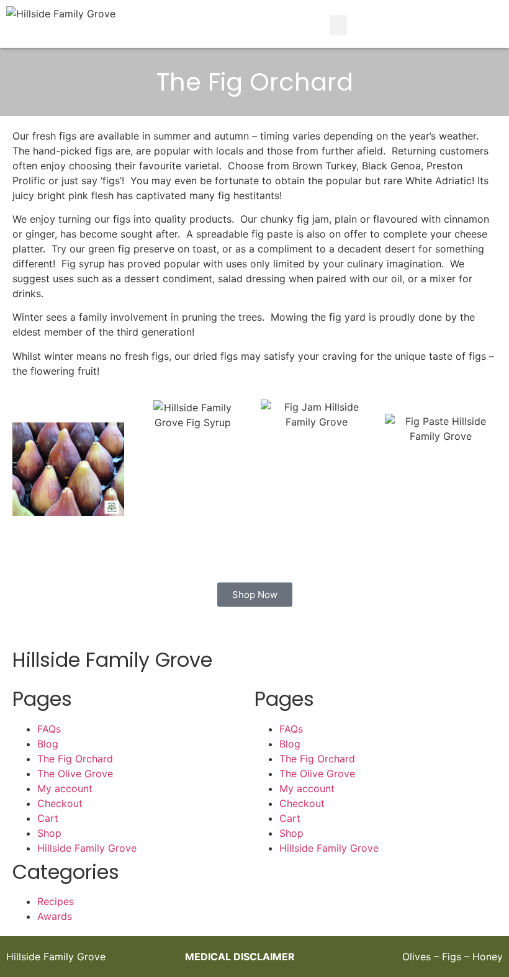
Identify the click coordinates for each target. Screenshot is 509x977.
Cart (47, 818)
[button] (338, 25)
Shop (49, 833)
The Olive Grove (75, 773)
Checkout (60, 803)
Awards (54, 916)
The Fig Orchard (75, 758)
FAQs (49, 729)
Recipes (55, 901)
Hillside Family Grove (112, 660)
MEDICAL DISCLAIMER (240, 956)
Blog (47, 744)
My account (64, 788)
